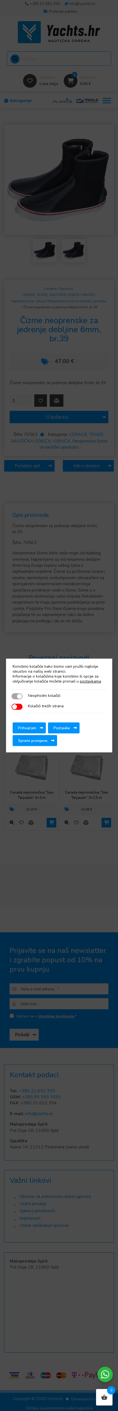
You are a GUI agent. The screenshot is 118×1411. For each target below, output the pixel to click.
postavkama (90, 681)
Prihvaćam (27, 728)
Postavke (62, 728)
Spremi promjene (32, 740)
